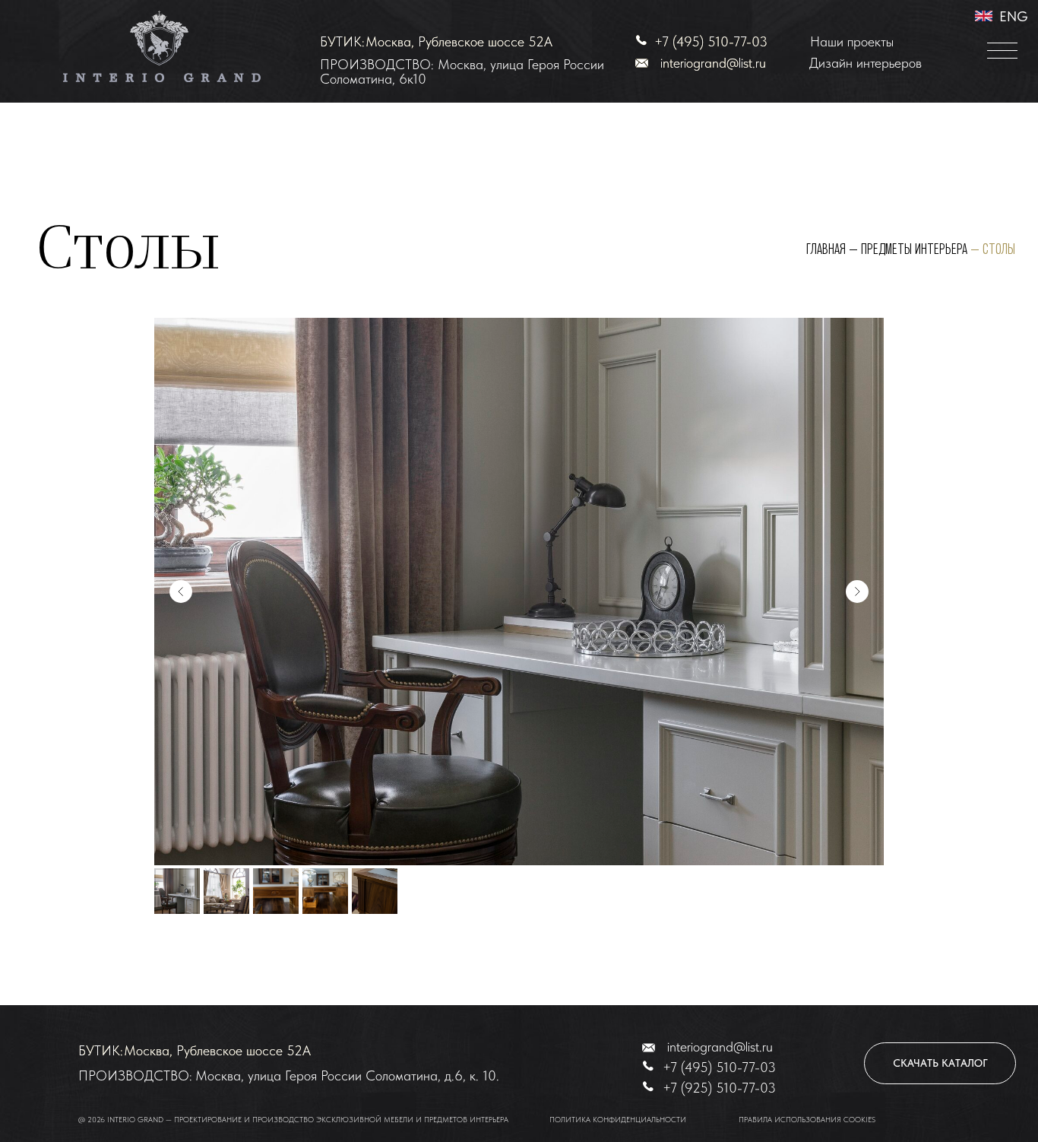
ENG (1013, 16)
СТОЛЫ (999, 249)
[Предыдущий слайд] (180, 591)
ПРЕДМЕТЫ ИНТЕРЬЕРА (914, 249)
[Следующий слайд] (857, 591)
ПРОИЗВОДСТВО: (135, 1075)
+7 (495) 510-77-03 (710, 41)
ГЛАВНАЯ (826, 249)
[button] (1002, 50)
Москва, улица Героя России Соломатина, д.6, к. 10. (347, 1075)
